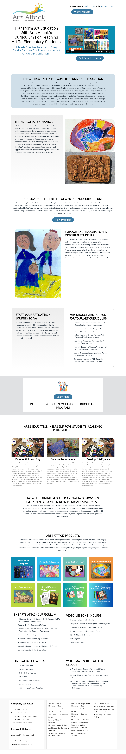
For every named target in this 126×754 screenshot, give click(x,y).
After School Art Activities (20, 710)
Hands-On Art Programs (79, 722)
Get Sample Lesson (90, 58)
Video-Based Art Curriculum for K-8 (23, 735)
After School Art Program (20, 719)
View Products (82, 11)
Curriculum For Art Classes (57, 709)
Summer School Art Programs (21, 723)
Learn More (63, 396)
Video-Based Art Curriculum (104, 707)
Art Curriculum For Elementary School (24, 716)
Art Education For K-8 (18, 713)
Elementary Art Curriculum (57, 725)
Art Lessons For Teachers (80, 719)
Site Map (81, 752)
